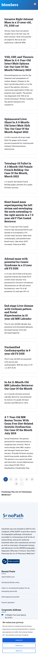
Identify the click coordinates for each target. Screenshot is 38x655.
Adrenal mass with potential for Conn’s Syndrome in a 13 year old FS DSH (18, 263)
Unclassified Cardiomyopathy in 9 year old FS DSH (17, 350)
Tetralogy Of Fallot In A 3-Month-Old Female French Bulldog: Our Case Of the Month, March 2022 (18, 170)
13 (16, 484)
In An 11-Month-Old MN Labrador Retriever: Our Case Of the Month (18, 385)
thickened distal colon (10, 582)
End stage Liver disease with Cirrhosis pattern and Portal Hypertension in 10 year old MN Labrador (18, 312)
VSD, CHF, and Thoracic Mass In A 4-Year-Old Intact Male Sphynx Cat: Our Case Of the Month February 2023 (19, 63)
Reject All (19, 651)
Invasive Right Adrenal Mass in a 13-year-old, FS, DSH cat (18, 22)
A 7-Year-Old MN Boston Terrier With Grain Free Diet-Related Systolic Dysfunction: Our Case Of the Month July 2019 (18, 425)
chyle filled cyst (8, 577)
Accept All (19, 640)
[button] (35, 4)
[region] (19, 637)
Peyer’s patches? (8, 602)
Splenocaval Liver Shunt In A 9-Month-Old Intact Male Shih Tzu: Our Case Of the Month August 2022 (17, 125)
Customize (19, 645)
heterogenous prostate (10, 597)
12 (32, 479)
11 (26, 479)
